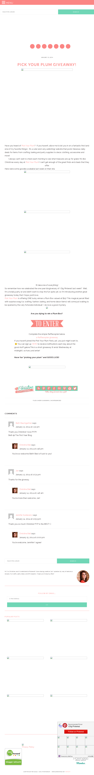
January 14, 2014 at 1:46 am (31, 493)
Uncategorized (55, 400)
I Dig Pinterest (47, 32)
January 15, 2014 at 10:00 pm (32, 537)
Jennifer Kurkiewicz (24, 515)
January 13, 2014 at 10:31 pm (28, 475)
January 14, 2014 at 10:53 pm (28, 519)
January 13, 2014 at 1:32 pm (28, 427)
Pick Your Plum (28, 146)
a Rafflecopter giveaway (47, 337)
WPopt (67, 771)
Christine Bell (25, 445)
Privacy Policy (28, 747)
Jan (17, 471)
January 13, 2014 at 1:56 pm (31, 449)
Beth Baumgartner (24, 423)
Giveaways (46, 400)
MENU (9, 2)
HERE (34, 344)
